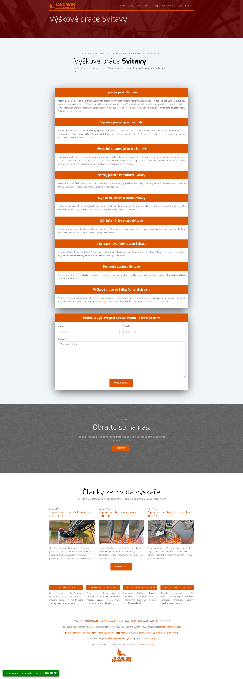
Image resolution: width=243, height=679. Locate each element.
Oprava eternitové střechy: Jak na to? (169, 514)
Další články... (121, 566)
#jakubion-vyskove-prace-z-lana (136, 632)
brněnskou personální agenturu (119, 638)
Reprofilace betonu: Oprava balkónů (117, 514)
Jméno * (61, 326)
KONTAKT (134, 621)
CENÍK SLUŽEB (92, 621)
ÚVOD (75, 621)
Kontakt (188, 5)
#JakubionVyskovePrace (79, 632)
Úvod (122, 5)
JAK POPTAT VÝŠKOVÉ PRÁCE (111, 621)
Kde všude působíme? (93, 53)
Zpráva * (62, 339)
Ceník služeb (143, 5)
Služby (131, 5)
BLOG (127, 621)
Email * (126, 326)
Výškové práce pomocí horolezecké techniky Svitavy (134, 53)
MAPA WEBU (165, 621)
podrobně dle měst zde (169, 627)
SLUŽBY (82, 621)
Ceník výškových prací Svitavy (105, 301)
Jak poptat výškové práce (163, 5)
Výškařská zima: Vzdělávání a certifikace (69, 514)
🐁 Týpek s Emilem (145, 644)
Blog (180, 5)
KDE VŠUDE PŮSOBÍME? (148, 621)
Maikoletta (151, 638)
